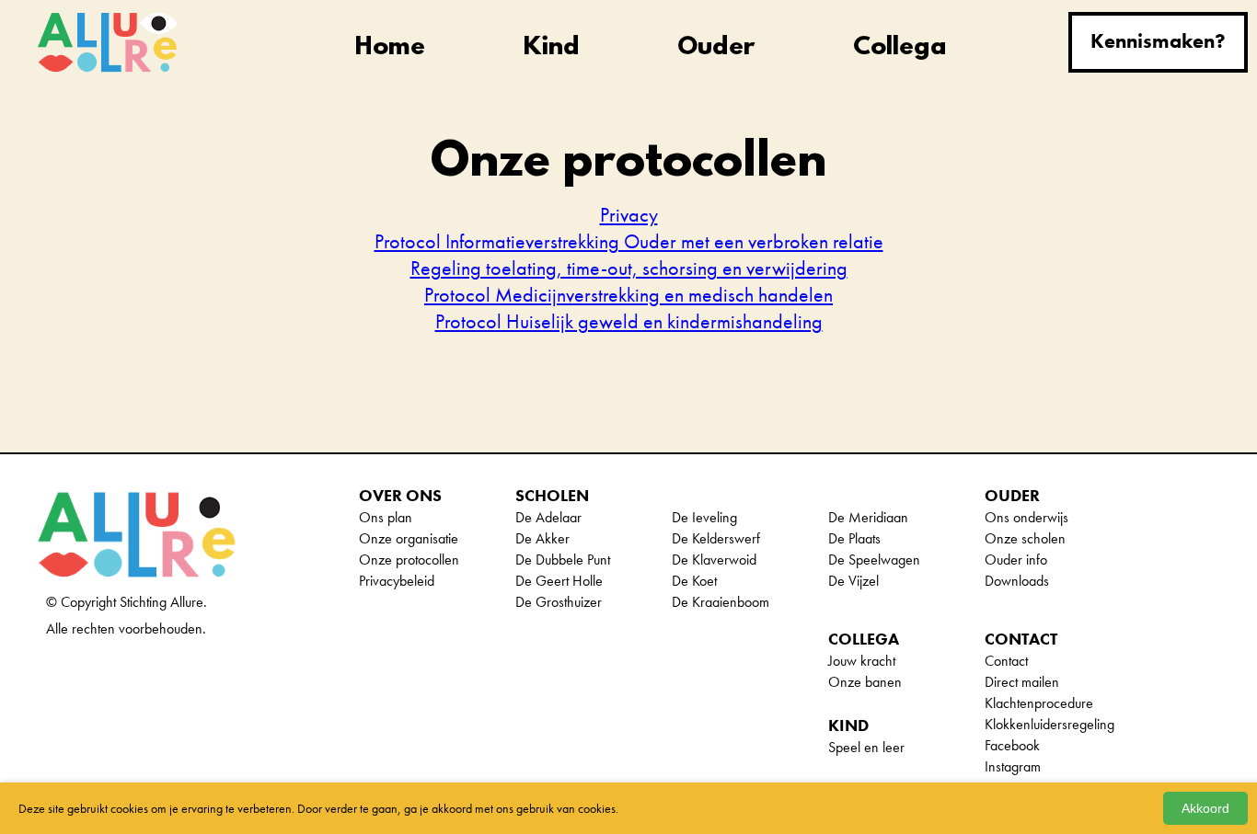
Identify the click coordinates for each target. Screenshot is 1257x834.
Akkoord (1205, 808)
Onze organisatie (408, 538)
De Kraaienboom (720, 601)
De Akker (542, 538)
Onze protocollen (409, 559)
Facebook (1012, 745)
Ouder (716, 48)
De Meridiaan (868, 517)
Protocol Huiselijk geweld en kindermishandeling (629, 321)
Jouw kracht (861, 660)
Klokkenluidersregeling (1049, 724)
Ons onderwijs (1026, 517)
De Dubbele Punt (562, 559)
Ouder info (1016, 559)
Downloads (1017, 580)
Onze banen (865, 681)
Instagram (1013, 766)
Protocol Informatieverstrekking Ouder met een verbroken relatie (629, 241)
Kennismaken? (1158, 41)
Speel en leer (866, 747)
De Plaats (854, 538)
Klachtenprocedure (1039, 703)
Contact (1006, 660)
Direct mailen (1022, 681)
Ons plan (385, 517)
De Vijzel (853, 580)
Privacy (629, 214)
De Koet (694, 580)
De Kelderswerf (716, 538)
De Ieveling (704, 517)
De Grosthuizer (558, 601)
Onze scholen (1025, 538)
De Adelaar (548, 517)
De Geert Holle (559, 580)
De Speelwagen (874, 559)
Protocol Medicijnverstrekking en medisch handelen (628, 294)
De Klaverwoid (714, 559)
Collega (900, 48)
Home (390, 48)
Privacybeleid (396, 580)
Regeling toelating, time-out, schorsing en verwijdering (629, 268)
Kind (552, 48)
